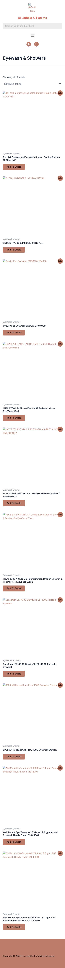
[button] (32, 35)
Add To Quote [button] (14, 166)
